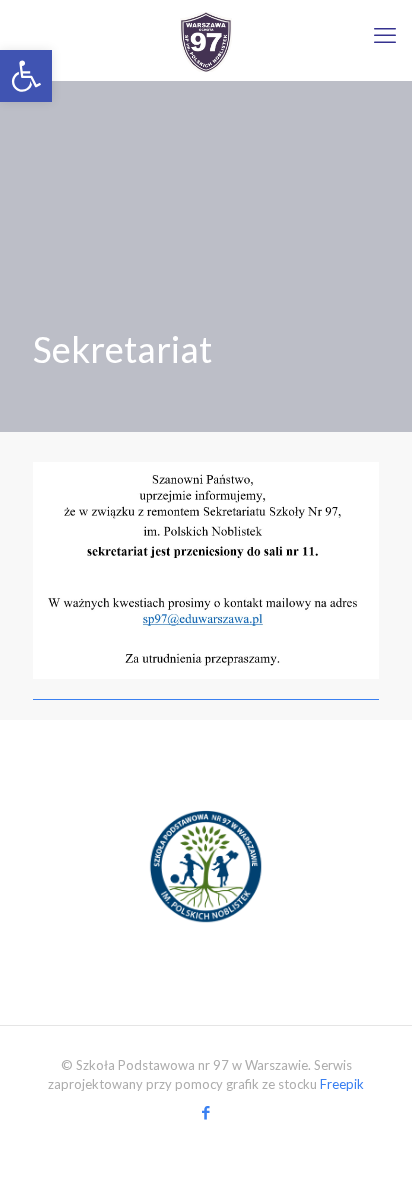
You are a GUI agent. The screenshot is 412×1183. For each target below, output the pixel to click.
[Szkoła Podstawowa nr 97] (206, 40)
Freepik (342, 1084)
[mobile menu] (385, 35)
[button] (26, 76)
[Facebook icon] (206, 1112)
